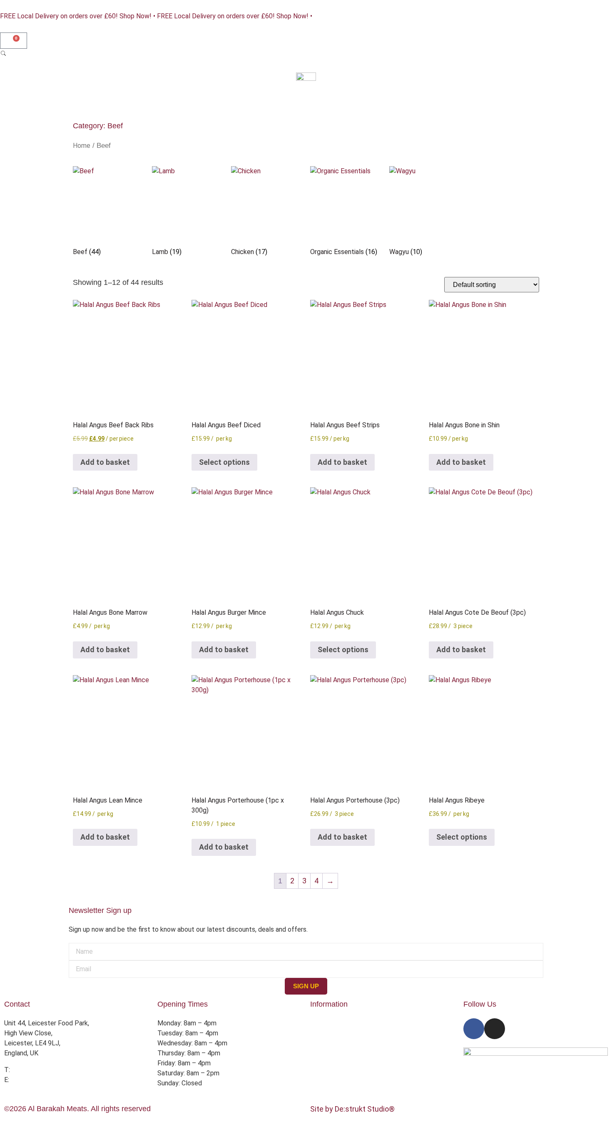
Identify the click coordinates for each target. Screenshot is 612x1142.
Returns (321, 1053)
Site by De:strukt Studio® (352, 1109)
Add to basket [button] (105, 462)
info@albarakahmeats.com (49, 1080)
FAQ (316, 1063)
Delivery (322, 1033)
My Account (328, 1073)
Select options (224, 462)
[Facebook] (473, 1028)
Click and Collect (335, 1043)
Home (81, 146)
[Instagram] (494, 1028)
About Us (323, 1023)
